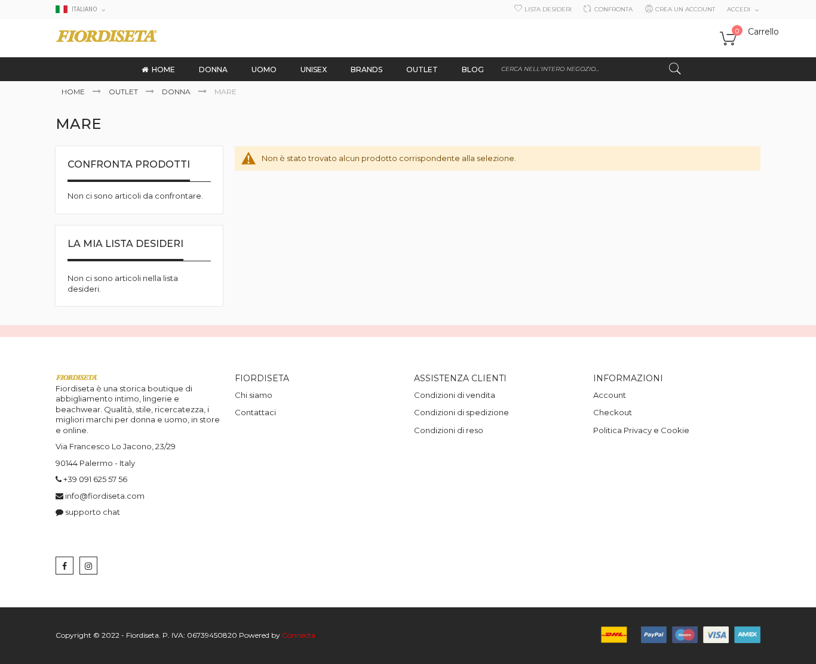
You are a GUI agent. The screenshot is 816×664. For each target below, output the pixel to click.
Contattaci (255, 412)
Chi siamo (253, 395)
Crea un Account (685, 9)
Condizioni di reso (448, 430)
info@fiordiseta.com (105, 496)
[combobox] (591, 69)
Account (609, 395)
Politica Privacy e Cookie (641, 430)
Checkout (612, 412)
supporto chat (92, 512)
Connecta (298, 635)
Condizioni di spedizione (461, 412)
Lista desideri (548, 9)
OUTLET (124, 91)
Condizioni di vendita (454, 395)
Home (74, 91)
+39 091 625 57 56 (95, 479)
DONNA (177, 91)
